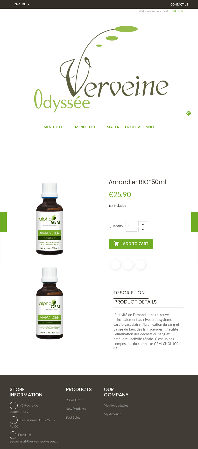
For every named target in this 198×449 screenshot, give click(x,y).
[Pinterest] (140, 264)
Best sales (73, 417)
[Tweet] (128, 264)
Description (129, 292)
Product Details (135, 301)
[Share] (115, 264)
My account (112, 414)
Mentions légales (116, 405)
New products (76, 409)
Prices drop (74, 400)
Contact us (179, 4)
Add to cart (131, 244)
